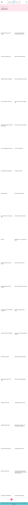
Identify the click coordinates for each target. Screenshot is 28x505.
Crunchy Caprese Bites (19, 148)
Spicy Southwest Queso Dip (6, 448)
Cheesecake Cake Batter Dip (6, 495)
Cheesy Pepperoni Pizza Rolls (6, 101)
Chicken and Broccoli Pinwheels (6, 333)
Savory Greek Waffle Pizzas (6, 56)
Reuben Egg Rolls (4, 193)
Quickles (2, 239)
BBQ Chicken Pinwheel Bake (20, 56)
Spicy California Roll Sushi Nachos (21, 286)
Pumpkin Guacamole (18, 170)
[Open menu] (2, 2)
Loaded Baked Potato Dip (19, 448)
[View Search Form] (26, 2)
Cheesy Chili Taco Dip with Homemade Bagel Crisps (19, 33)
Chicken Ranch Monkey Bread (20, 215)
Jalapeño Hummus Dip (5, 402)
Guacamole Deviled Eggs (19, 495)
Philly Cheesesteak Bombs (19, 193)
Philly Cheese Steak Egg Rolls (20, 379)
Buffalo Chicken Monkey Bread (20, 356)
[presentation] (7, 22)
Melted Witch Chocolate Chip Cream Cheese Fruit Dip (20, 426)
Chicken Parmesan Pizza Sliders (20, 124)
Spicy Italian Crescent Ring (19, 262)
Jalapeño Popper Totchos (5, 425)
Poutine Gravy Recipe (5, 356)
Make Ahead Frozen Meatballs (6, 170)
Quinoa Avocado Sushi (5, 471)
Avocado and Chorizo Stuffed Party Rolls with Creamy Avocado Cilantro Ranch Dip (21, 472)
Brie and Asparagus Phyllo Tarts (6, 148)
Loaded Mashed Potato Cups (20, 402)
